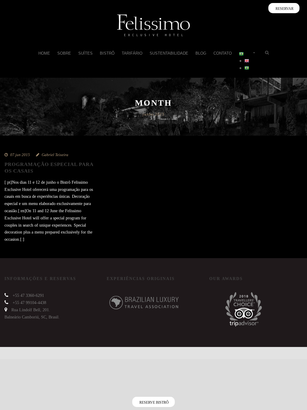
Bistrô (107, 53)
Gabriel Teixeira (55, 154)
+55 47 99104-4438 (29, 302)
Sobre (64, 53)
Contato (222, 53)
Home (44, 53)
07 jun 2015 (20, 154)
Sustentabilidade (169, 53)
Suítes (85, 53)
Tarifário (132, 53)
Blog (200, 53)
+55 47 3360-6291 (28, 295)
